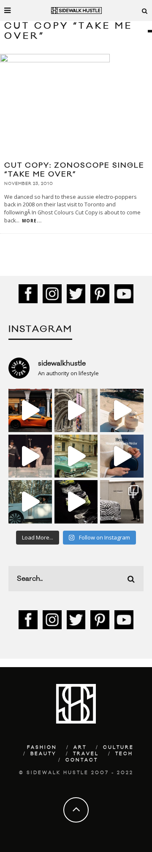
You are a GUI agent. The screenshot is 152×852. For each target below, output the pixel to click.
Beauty (43, 754)
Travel (86, 754)
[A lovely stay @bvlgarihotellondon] (30, 410)
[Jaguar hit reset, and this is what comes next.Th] (122, 501)
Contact (81, 760)
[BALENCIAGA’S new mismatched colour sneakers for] (76, 501)
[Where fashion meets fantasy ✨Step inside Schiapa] (76, 410)
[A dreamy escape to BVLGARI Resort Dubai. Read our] (122, 410)
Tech (124, 754)
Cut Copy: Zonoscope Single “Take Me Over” (74, 170)
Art (80, 748)
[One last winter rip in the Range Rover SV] (30, 501)
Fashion (42, 748)
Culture (118, 748)
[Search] (145, 10)
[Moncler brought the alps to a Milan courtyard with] (76, 456)
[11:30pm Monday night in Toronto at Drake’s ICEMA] (30, 456)
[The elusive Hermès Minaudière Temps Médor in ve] (122, 456)
